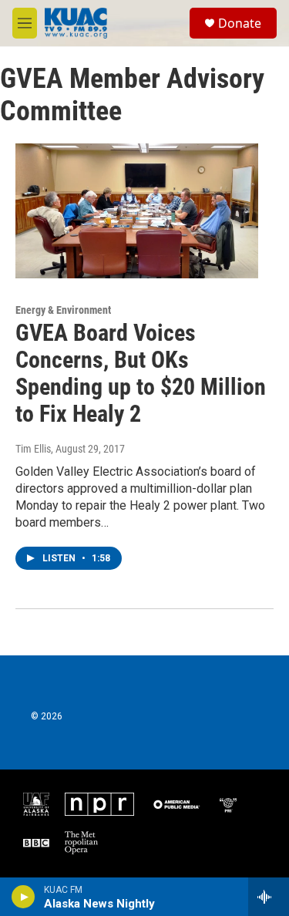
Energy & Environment (63, 310)
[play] (23, 896)
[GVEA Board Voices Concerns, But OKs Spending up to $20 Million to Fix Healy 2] (136, 211)
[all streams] (268, 896)
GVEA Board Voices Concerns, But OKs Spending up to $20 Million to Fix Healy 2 (140, 372)
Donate (239, 23)
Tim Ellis (33, 449)
